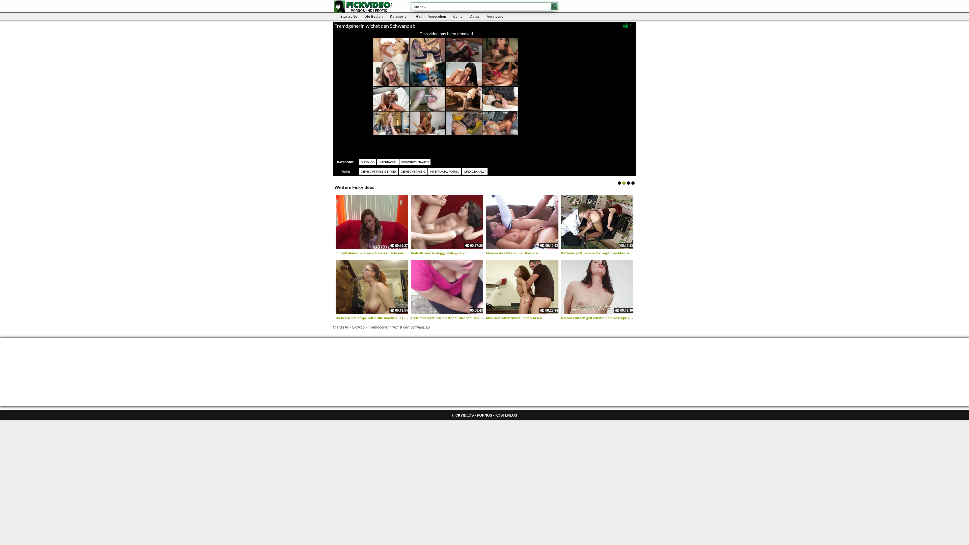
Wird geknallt (475, 171)
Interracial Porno (444, 171)
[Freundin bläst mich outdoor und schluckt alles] (447, 287)
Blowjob (367, 162)
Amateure (495, 16)
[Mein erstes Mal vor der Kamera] (522, 222)
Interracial (388, 162)
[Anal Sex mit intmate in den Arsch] (522, 287)
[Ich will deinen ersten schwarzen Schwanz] (372, 222)
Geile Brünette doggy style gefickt (438, 253)
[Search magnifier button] (554, 6)
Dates (475, 16)
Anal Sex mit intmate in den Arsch (514, 318)
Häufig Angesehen (431, 16)
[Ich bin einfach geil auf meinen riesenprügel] (597, 287)
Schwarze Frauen (415, 162)
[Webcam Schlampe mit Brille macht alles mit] (372, 287)
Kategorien (399, 16)
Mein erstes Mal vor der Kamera (512, 253)
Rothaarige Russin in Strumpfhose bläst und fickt (601, 253)
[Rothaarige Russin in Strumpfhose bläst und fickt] (597, 222)
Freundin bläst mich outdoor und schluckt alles (450, 318)
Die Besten (373, 16)
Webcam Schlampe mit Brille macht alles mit (373, 318)
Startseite (348, 16)
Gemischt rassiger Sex (378, 171)
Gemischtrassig (413, 171)
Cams (458, 16)
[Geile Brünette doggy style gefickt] (447, 222)
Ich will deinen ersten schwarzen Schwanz (370, 253)
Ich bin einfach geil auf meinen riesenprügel (597, 318)
